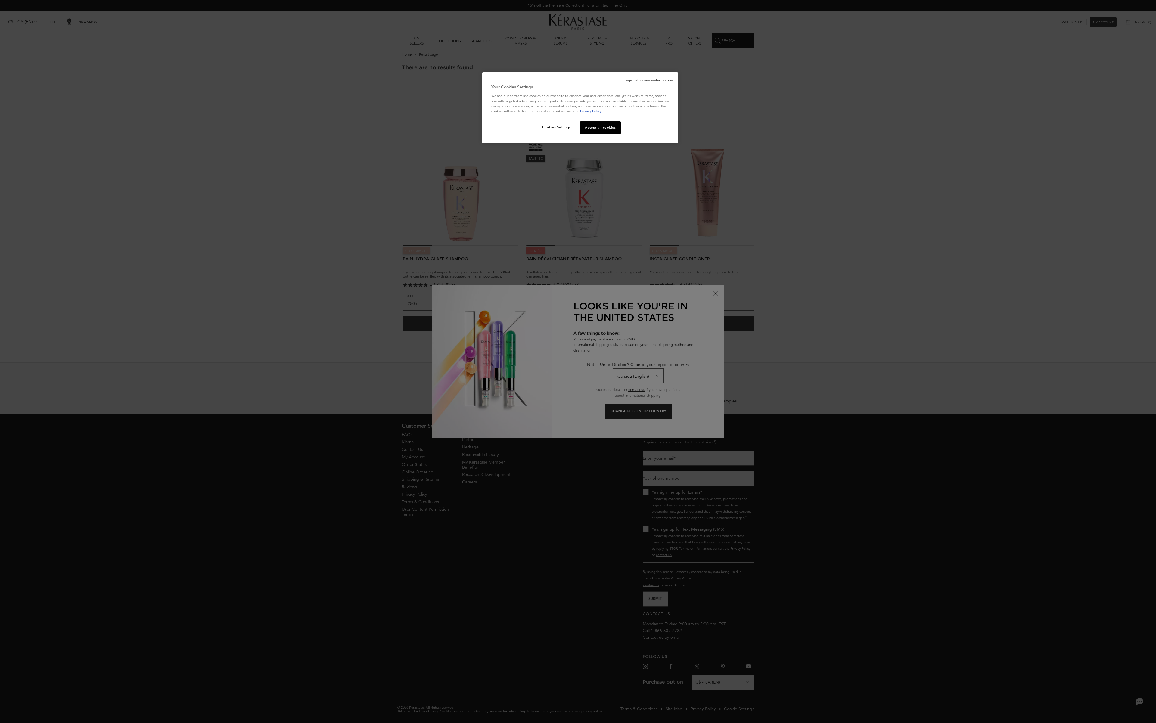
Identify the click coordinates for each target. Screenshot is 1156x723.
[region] (580, 107)
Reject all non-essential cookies (649, 80)
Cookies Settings (556, 127)
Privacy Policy (590, 111)
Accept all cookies (600, 127)
